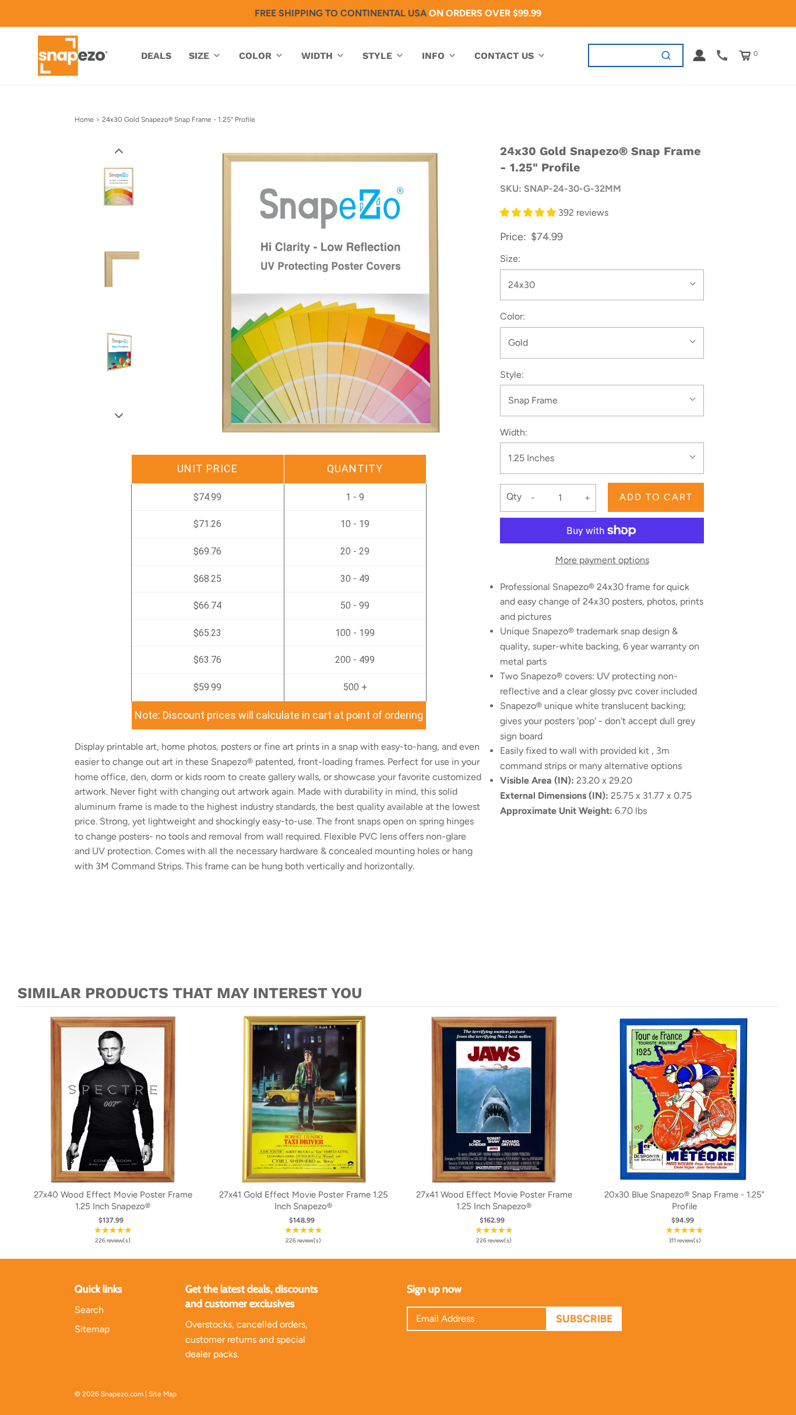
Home (84, 119)
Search (89, 1309)
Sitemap (92, 1329)
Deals (156, 55)
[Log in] (699, 55)
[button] (119, 150)
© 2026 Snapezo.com (109, 1394)
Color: (512, 316)
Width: (513, 432)
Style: (512, 374)
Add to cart (656, 497)
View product (112, 1110)
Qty (514, 496)
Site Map (163, 1394)
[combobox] (619, 55)
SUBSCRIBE (584, 1318)
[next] (767, 1130)
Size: (510, 258)
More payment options (602, 560)
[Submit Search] (666, 55)
